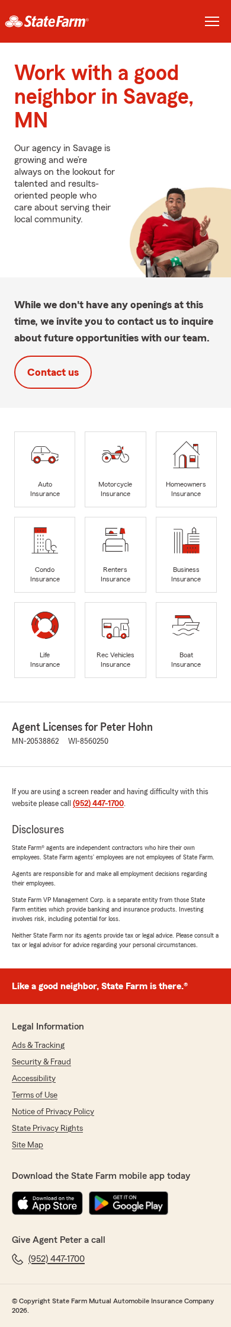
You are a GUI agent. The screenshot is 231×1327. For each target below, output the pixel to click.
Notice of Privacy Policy (53, 1112)
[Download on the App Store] (47, 1203)
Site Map (27, 1145)
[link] (58, 21)
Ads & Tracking (38, 1045)
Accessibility (34, 1079)
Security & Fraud (41, 1062)
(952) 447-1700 (98, 804)
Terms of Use (34, 1095)
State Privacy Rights (47, 1128)
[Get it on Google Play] (128, 1203)
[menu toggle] (212, 21)
